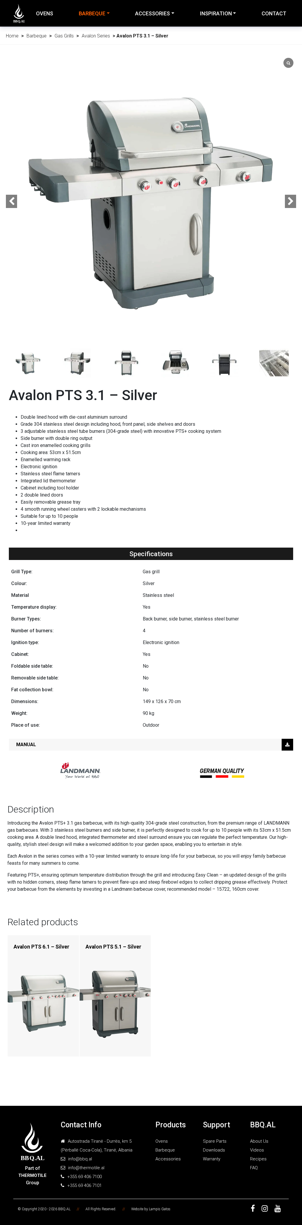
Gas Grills (64, 36)
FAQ (254, 1167)
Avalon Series (96, 36)
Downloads (214, 1150)
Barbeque (92, 13)
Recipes (258, 1159)
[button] (290, 201)
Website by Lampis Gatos (150, 1209)
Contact (274, 13)
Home (12, 36)
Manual (26, 744)
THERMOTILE (32, 1175)
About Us (259, 1141)
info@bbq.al (80, 1159)
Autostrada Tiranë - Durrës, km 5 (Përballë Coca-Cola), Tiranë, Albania (96, 1146)
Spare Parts (214, 1141)
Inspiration (216, 13)
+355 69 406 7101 (84, 1185)
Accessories (152, 13)
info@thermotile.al (86, 1167)
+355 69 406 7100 (84, 1176)
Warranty (211, 1159)
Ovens (44, 13)
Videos (257, 1150)
